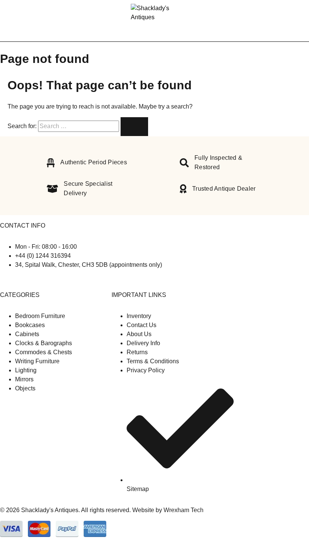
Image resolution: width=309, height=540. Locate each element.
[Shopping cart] (298, 20)
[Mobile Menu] (15, 20)
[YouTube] (14, 280)
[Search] (286, 21)
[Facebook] (3, 280)
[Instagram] (9, 280)
